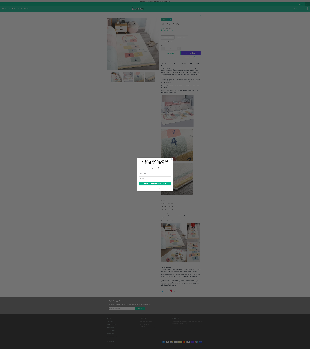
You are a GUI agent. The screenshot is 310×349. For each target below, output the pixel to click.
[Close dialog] (172, 159)
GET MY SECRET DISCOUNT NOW (155, 183)
